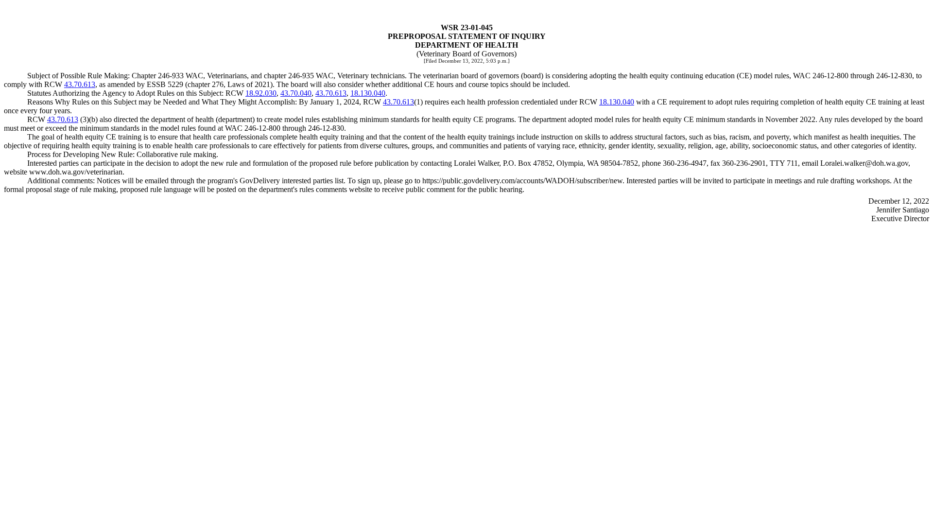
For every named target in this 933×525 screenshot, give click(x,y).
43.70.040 (295, 93)
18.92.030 (260, 93)
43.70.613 (79, 84)
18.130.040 (367, 93)
